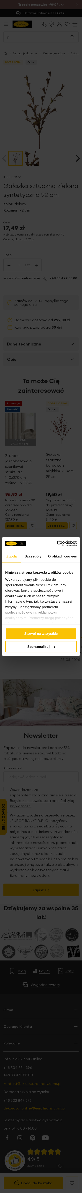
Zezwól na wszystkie (41, 633)
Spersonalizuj (38, 647)
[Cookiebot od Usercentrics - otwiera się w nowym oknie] (58, 544)
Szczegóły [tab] (33, 556)
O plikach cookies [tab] (62, 556)
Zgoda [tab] (11, 556)
